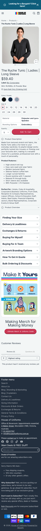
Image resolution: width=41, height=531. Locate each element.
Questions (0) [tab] (30, 352)
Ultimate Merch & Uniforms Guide (20, 331)
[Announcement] (20, 5)
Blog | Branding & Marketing (14, 390)
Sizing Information (9, 403)
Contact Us (6, 396)
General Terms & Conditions (13, 413)
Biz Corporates (13, 83)
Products (13, 20)
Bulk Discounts (7, 506)
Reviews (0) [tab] (11, 352)
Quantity (4, 128)
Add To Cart (25, 132)
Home (3, 20)
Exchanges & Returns (10, 409)
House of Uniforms (19, 525)
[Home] (20, 13)
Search (4, 383)
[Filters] (3, 358)
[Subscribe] (38, 450)
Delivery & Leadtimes (10, 399)
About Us (5, 386)
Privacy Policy (7, 416)
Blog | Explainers (9, 393)
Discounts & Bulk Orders (12, 406)
